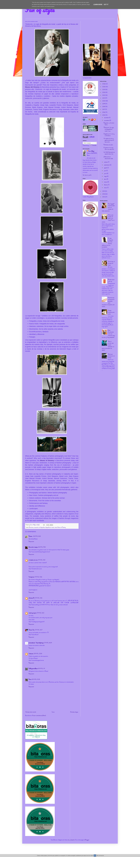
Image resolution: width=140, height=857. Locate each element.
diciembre (106, 117)
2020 (104, 101)
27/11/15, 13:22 (40, 613)
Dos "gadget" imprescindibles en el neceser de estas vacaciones (108, 207)
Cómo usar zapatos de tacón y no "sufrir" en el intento (108, 218)
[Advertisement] (99, 31)
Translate (94, 145)
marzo (105, 182)
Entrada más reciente (31, 712)
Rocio (30, 679)
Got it (106, 4)
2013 (103, 194)
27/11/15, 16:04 (48, 643)
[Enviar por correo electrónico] (47, 525)
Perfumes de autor (108, 145)
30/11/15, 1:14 (41, 668)
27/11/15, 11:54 (41, 560)
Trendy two (31, 577)
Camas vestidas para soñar (111, 312)
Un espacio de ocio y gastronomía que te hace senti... (109, 140)
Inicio (53, 712)
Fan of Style (91, 151)
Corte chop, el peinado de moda (111, 263)
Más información (100, 855)
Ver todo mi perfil (87, 175)
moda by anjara (32, 613)
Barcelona (31, 527)
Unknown (31, 653)
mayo (105, 176)
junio (105, 173)
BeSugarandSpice (33, 668)
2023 (104, 92)
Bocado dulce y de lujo (111, 280)
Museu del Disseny (32, 87)
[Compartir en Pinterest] (52, 525)
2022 (104, 95)
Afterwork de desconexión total (108, 157)
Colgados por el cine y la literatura (109, 134)
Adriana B (31, 598)
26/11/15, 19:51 (42, 547)
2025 (104, 87)
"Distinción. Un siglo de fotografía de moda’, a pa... (109, 129)
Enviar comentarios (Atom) (39, 715)
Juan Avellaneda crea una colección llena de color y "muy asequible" (108, 333)
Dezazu (31, 536)
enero (105, 187)
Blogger (87, 840)
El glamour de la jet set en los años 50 (109, 148)
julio (105, 170)
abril (105, 179)
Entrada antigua (74, 712)
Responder (31, 541)
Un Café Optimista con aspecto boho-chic (109, 153)
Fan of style (40, 10)
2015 (103, 115)
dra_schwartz (71, 840)
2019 (103, 104)
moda (55, 527)
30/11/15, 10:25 (36, 679)
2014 (103, 191)
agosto (105, 168)
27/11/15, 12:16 (38, 598)
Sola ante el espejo (33, 547)
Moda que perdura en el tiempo (111, 355)
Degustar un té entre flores (109, 124)
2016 (103, 112)
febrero (106, 185)
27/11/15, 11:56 (38, 577)
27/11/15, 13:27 (38, 630)
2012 (103, 197)
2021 (103, 98)
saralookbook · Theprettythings (36, 643)
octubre (106, 162)
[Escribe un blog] (48, 525)
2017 (103, 109)
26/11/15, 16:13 (37, 536)
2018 (103, 106)
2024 (103, 89)
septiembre (107, 165)
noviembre (107, 120)
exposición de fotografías (39, 527)
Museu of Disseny (47, 460)
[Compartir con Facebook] (51, 525)
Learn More (97, 4)
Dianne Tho (31, 630)
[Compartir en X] (49, 525)
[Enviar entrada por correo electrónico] (44, 525)
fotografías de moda (49, 527)
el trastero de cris (33, 560)
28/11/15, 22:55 (38, 653)
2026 (104, 84)
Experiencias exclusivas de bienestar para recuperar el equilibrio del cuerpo (108, 302)
